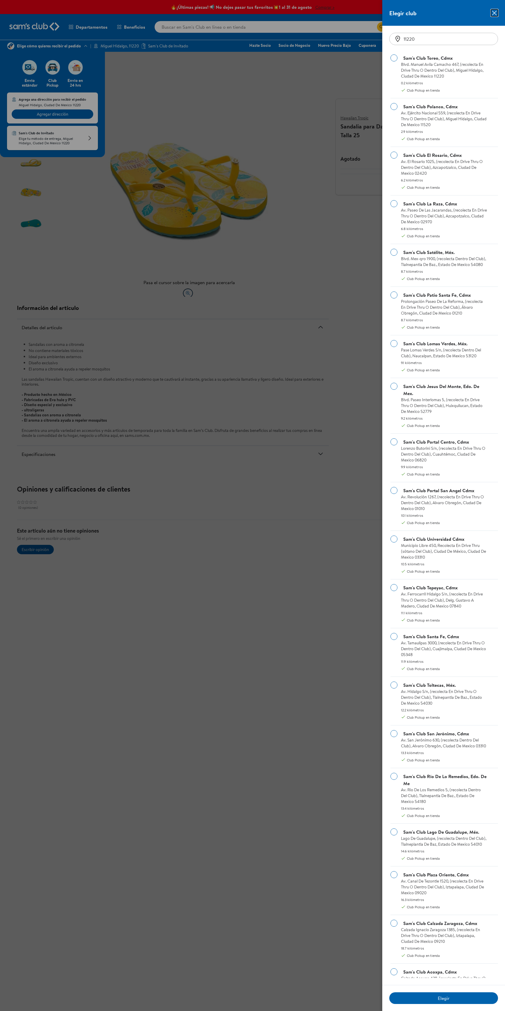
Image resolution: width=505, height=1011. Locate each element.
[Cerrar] (494, 12)
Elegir (443, 998)
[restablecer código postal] (397, 38)
